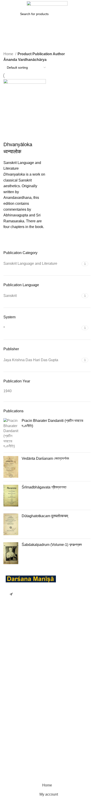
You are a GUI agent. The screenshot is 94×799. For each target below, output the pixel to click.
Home (8, 54)
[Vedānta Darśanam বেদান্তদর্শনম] (10, 467)
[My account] (89, 4)
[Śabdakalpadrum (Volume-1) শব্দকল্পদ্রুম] (10, 553)
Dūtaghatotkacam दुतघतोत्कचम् (45, 516)
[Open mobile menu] (5, 4)
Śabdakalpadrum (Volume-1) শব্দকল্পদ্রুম (52, 545)
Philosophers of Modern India (27, 690)
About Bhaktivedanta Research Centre (34, 741)
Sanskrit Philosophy (19, 708)
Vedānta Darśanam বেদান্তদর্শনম (45, 458)
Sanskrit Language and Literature (30, 699)
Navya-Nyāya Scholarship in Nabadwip (35, 682)
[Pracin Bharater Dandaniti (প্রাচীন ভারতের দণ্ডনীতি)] (10, 433)
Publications (13, 758)
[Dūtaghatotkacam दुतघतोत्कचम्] (10, 524)
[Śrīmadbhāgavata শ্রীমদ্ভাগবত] (10, 495)
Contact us (12, 766)
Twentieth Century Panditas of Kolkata (34, 725)
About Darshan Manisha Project (29, 749)
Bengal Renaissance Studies (27, 673)
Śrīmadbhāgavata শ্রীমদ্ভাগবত (44, 487)
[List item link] (47, 625)
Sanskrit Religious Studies (24, 717)
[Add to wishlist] (9, 235)
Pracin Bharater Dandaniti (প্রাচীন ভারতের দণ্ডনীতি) (52, 423)
